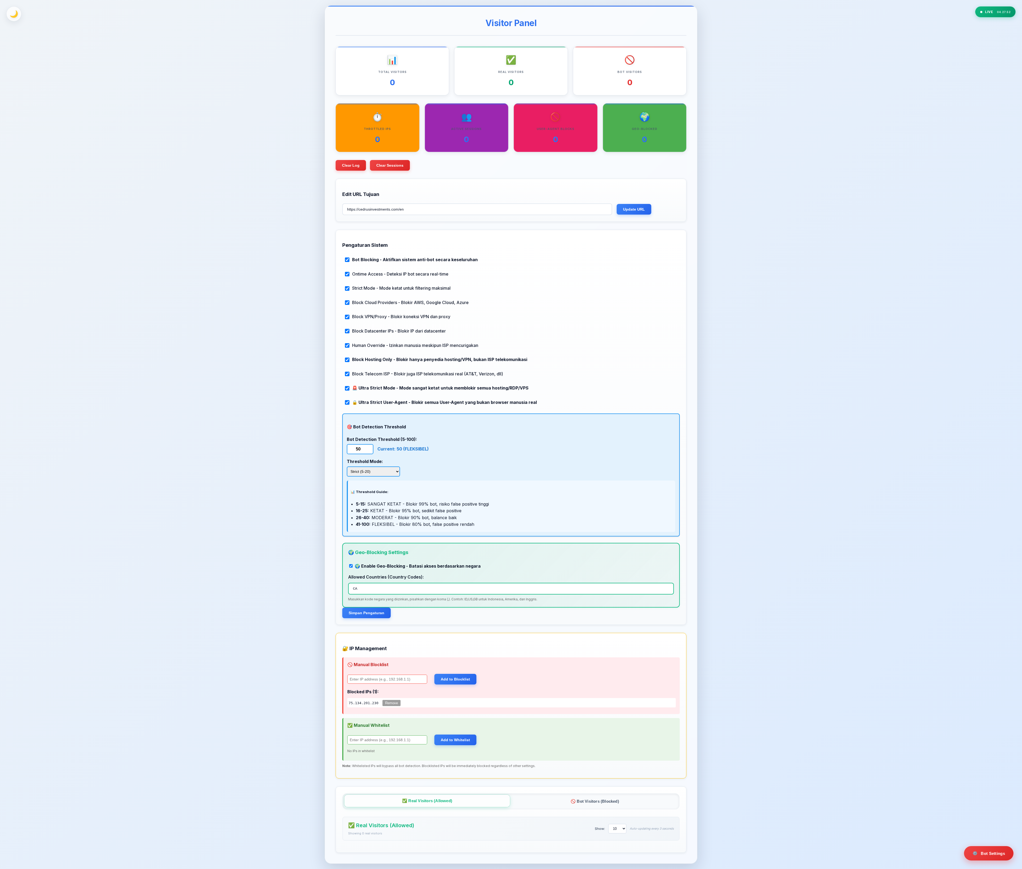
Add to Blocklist (455, 679)
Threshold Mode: (365, 461)
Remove (391, 703)
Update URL (634, 209)
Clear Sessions (389, 165)
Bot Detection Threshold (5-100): (382, 439)
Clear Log (351, 165)
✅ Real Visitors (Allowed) (427, 800)
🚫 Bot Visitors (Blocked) (595, 801)
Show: (600, 828)
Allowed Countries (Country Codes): (386, 577)
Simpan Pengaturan (366, 613)
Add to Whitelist (455, 740)
